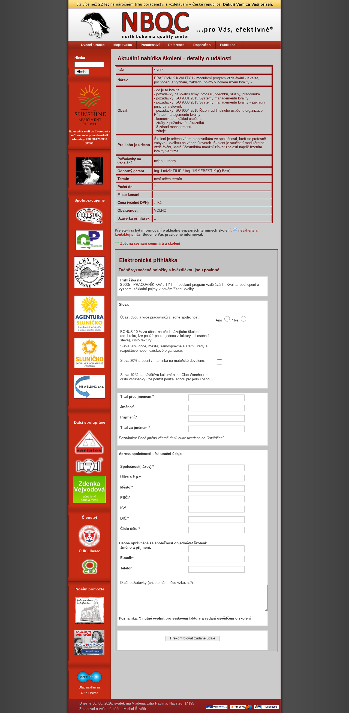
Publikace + (229, 45)
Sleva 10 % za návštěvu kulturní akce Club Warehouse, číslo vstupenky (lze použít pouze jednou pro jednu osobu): (166, 377)
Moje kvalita (122, 45)
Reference (176, 45)
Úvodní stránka (93, 45)
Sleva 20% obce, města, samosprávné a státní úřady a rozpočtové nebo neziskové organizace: (163, 348)
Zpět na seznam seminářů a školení (149, 243)
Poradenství (150, 45)
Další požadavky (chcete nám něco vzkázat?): (157, 583)
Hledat (79, 58)
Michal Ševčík (135, 709)
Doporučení (202, 45)
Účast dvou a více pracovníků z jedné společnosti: (160, 317)
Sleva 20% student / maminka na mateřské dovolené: (162, 361)
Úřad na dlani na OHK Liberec (89, 690)
